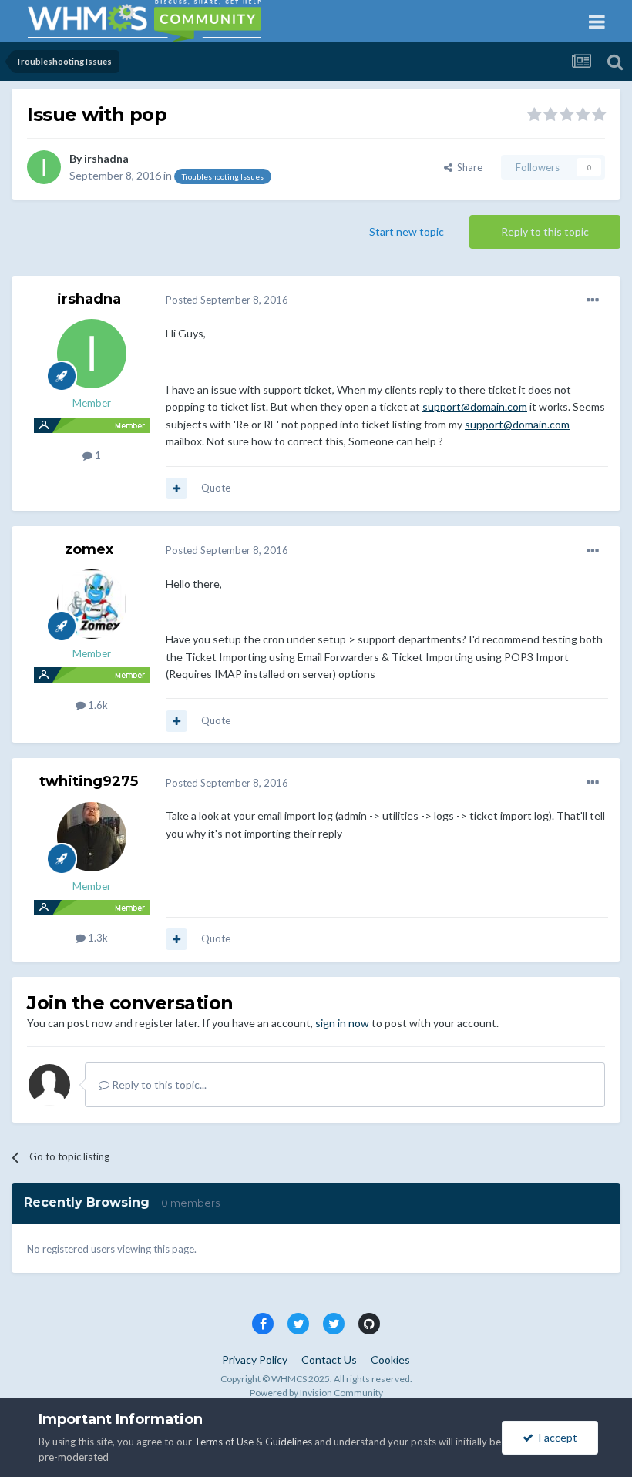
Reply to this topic (545, 231)
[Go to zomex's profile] (91, 604)
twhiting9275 (88, 781)
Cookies (390, 1359)
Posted (227, 300)
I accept (555, 1437)
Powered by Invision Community (316, 1392)
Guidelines (288, 1441)
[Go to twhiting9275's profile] (91, 836)
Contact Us (329, 1359)
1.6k (97, 705)
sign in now (342, 1022)
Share (467, 167)
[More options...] (592, 300)
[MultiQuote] (176, 488)
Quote (215, 488)
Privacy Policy (254, 1359)
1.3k (97, 938)
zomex (89, 549)
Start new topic (406, 231)
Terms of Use (224, 1441)
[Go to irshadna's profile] (44, 167)
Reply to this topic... (158, 1084)
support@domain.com (474, 406)
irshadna (106, 158)
